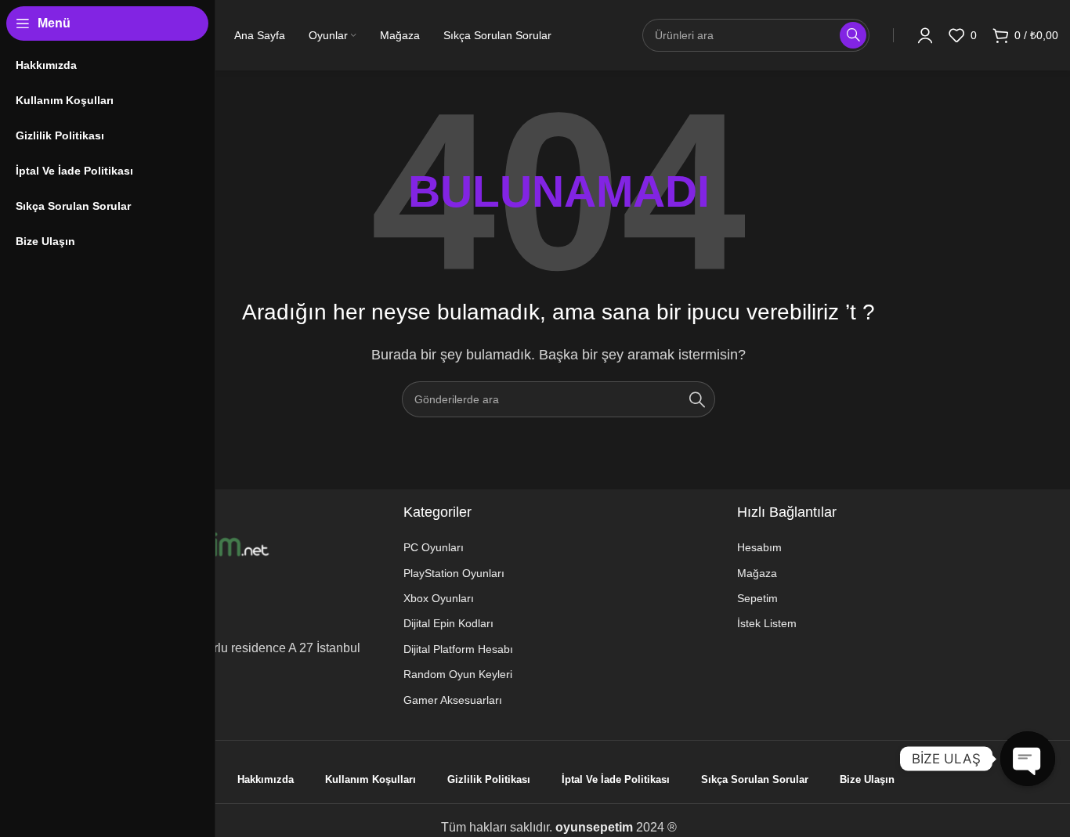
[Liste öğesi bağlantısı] (482, 547)
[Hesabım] (925, 35)
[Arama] (697, 399)
